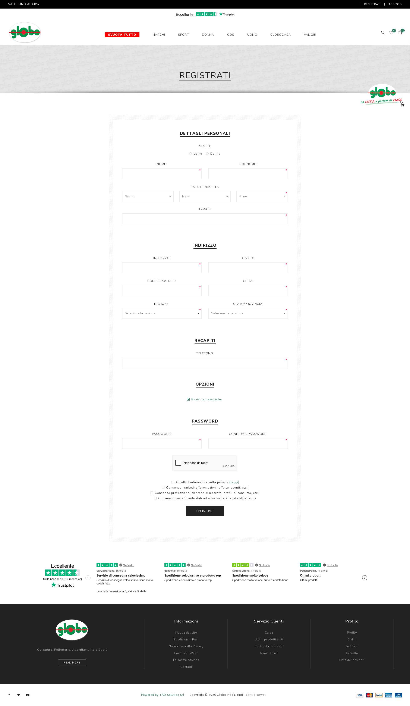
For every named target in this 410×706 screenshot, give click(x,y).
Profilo (352, 633)
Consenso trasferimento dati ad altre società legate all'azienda (207, 498)
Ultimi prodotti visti (269, 639)
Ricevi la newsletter (206, 399)
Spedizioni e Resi (186, 639)
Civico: (248, 258)
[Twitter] (18, 695)
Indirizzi (352, 646)
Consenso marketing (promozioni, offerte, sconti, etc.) (207, 488)
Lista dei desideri (352, 660)
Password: (162, 434)
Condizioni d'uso (186, 653)
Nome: (162, 164)
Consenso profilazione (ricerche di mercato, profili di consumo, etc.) (207, 493)
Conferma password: (248, 434)
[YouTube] (27, 695)
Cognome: (248, 164)
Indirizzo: (161, 258)
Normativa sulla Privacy (186, 646)
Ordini (351, 639)
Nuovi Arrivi (269, 653)
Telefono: (205, 353)
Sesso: (205, 146)
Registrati (372, 4)
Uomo (197, 154)
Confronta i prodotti (269, 646)
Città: (248, 281)
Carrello (352, 653)
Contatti (186, 667)
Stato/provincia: (248, 304)
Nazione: (162, 304)
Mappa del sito (186, 633)
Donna (215, 154)
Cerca (269, 633)
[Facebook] (9, 695)
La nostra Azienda (186, 660)
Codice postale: (161, 281)
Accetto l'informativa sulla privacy (202, 482)
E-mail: (205, 209)
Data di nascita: (205, 187)
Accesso (395, 4)
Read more (72, 662)
